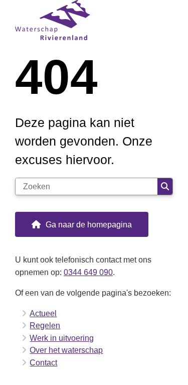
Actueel (43, 313)
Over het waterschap (66, 349)
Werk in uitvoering (62, 337)
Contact (43, 362)
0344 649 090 (88, 272)
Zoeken (164, 186)
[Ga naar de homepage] (94, 20)
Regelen (45, 325)
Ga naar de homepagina (89, 224)
